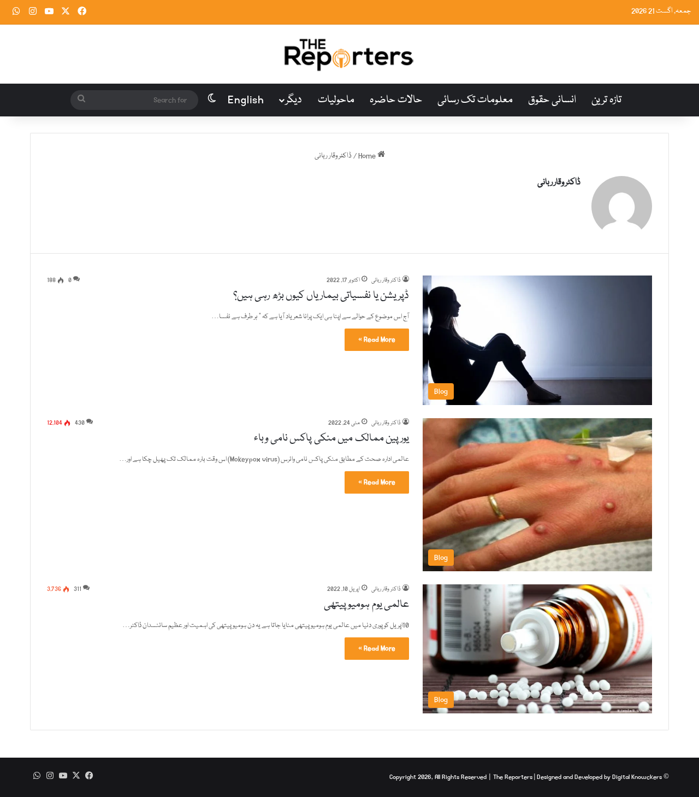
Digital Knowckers (637, 777)
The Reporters (513, 777)
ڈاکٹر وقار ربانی (558, 182)
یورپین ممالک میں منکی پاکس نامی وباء (331, 438)
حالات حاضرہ (396, 100)
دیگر (294, 100)
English (246, 100)
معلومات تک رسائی (475, 100)
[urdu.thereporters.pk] (349, 54)
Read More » (376, 340)
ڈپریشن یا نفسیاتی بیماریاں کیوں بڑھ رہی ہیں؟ (321, 296)
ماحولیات (336, 100)
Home (367, 155)
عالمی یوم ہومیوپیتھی (366, 604)
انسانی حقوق (552, 100)
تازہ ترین (606, 100)
